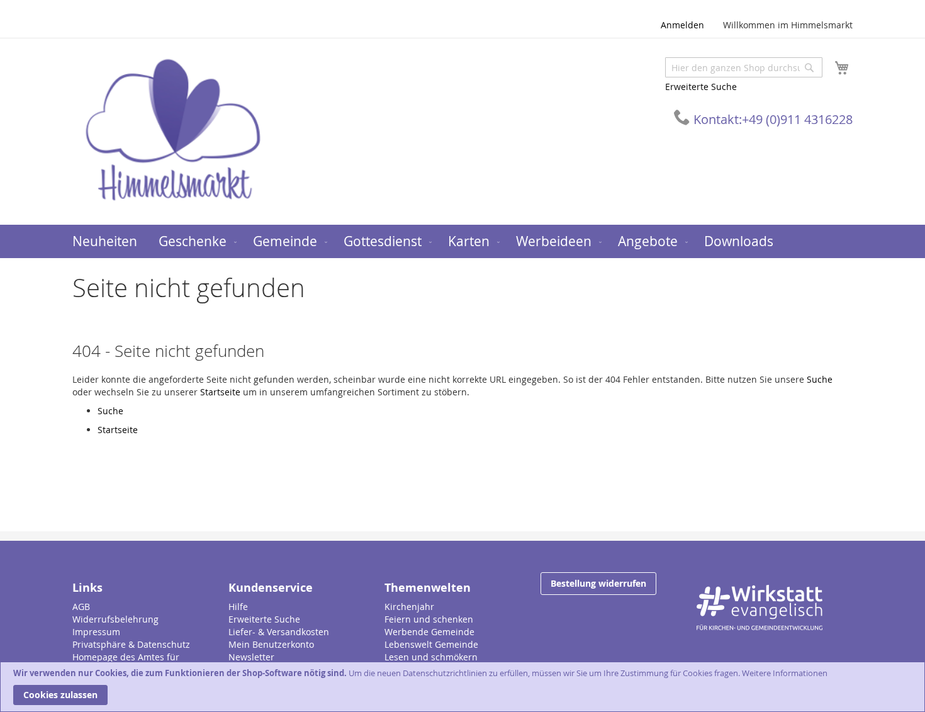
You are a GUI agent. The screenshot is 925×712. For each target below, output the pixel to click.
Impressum (96, 632)
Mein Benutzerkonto (271, 644)
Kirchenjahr (409, 607)
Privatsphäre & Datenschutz (131, 644)
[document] (462, 687)
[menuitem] (105, 241)
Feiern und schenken (428, 619)
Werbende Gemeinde (429, 632)
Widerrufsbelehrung (115, 619)
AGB (81, 607)
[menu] (462, 241)
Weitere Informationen (784, 673)
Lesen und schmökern (431, 657)
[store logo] (173, 130)
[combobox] (743, 67)
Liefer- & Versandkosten (278, 632)
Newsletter (251, 657)
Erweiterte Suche (701, 87)
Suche (819, 379)
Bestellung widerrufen (598, 583)
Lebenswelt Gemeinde (431, 644)
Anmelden (682, 25)
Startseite (220, 392)
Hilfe (238, 607)
